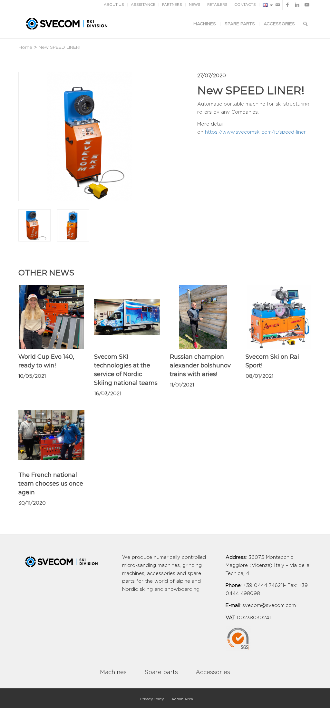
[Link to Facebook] (287, 5)
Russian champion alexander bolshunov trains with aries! (200, 365)
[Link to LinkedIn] (297, 5)
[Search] (305, 24)
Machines (113, 672)
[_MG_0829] (73, 225)
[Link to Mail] (277, 5)
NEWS (194, 4)
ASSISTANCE (143, 4)
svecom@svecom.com (269, 605)
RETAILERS (217, 4)
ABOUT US (114, 4)
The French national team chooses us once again (50, 483)
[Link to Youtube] (307, 5)
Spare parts (161, 672)
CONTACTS (245, 4)
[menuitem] (204, 24)
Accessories (213, 672)
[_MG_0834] (34, 225)
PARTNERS (172, 4)
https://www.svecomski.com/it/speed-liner (255, 132)
